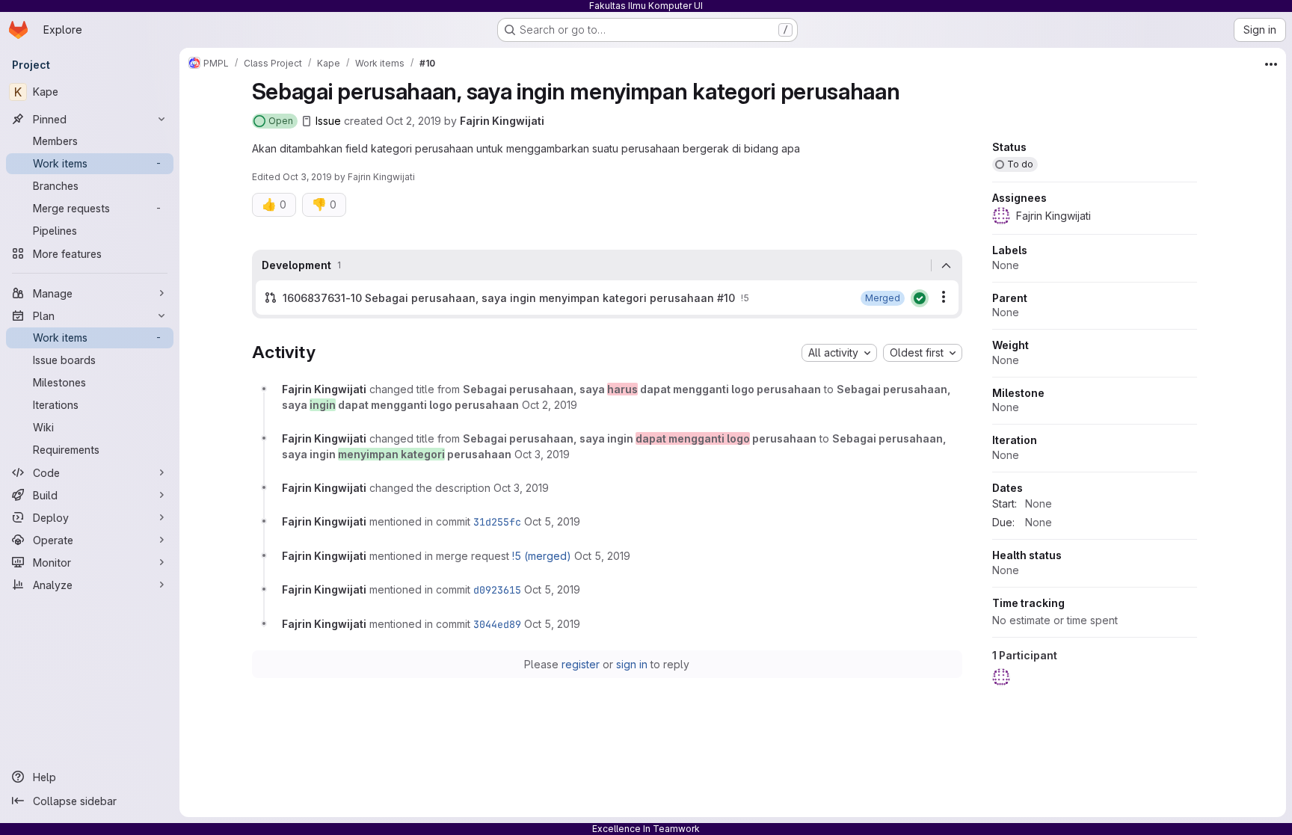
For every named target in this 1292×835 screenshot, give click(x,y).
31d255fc (497, 522)
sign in (631, 664)
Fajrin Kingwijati (502, 120)
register (581, 664)
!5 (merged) (541, 555)
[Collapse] (947, 265)
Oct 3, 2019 (307, 176)
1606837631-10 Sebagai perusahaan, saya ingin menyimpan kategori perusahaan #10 (509, 298)
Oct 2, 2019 (413, 120)
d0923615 (497, 590)
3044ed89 (497, 624)
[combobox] (839, 353)
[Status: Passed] (920, 298)
